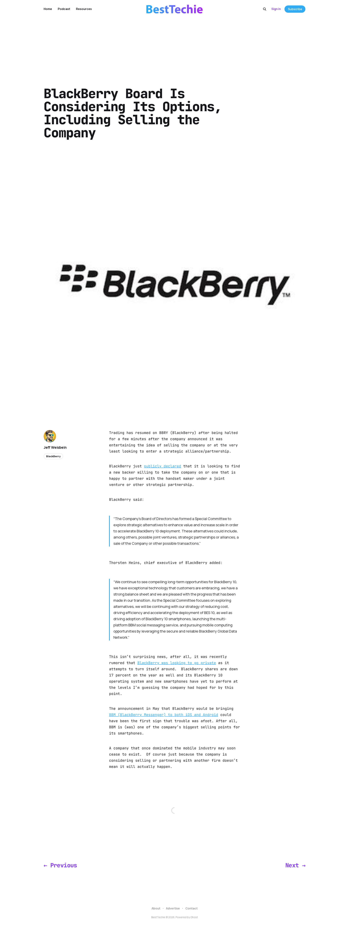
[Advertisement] (174, 45)
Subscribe (295, 9)
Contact (191, 908)
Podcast (64, 9)
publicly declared (162, 466)
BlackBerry (53, 456)
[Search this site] (264, 9)
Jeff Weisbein (55, 447)
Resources (84, 9)
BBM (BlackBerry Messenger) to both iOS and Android (163, 714)
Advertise (173, 908)
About (156, 908)
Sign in (276, 9)
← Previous (60, 865)
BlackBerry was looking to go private (176, 662)
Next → (295, 865)
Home (48, 9)
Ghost (194, 917)
